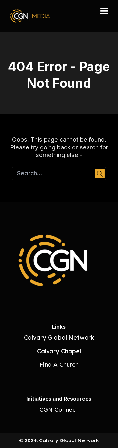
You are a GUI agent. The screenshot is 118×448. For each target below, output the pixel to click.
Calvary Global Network (59, 337)
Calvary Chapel (59, 351)
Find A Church (59, 364)
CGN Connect (58, 409)
